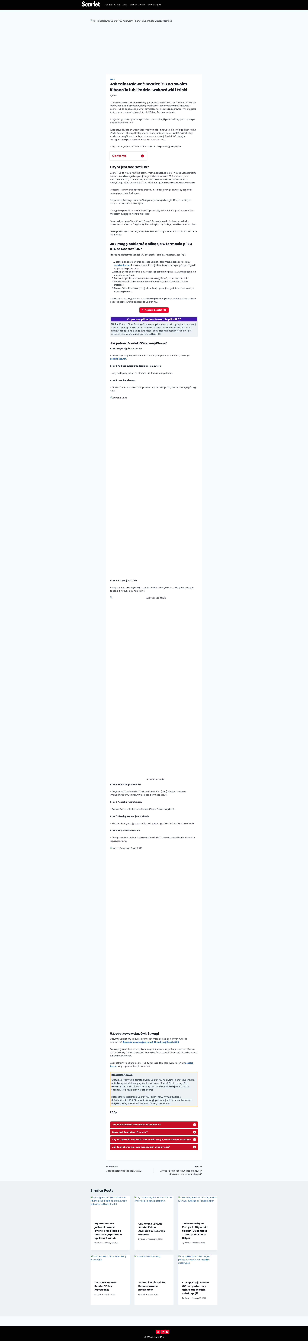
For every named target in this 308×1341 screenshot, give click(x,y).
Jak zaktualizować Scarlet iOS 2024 (124, 1169)
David (114, 96)
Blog (125, 4)
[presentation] (110, 1207)
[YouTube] (162, 1332)
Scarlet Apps (154, 4)
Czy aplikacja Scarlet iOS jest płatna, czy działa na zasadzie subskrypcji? (181, 1171)
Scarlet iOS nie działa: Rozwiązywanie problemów (151, 1286)
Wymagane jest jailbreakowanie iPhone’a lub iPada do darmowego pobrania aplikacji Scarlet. (108, 1231)
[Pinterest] (158, 1332)
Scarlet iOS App (112, 4)
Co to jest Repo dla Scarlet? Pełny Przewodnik (105, 1286)
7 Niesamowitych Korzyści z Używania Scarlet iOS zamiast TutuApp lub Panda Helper (194, 1231)
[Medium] (167, 1332)
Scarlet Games (137, 4)
